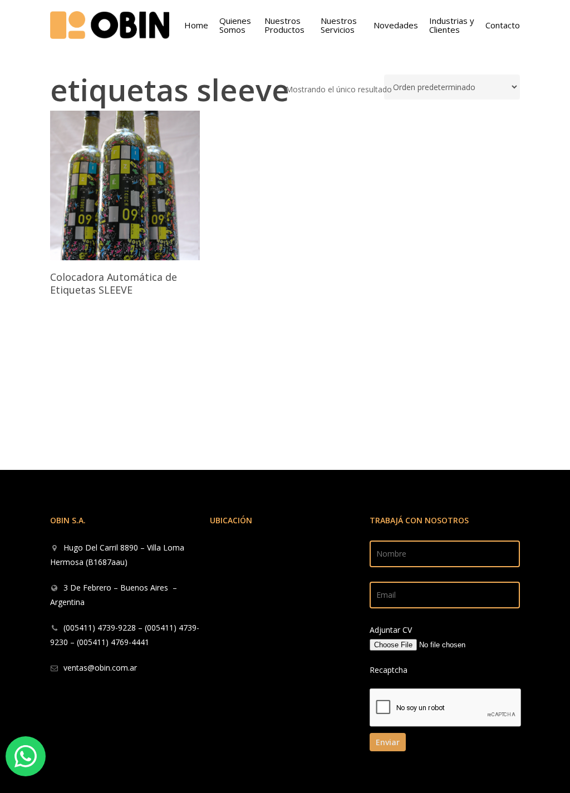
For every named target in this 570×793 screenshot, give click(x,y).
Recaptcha (388, 670)
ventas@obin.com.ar (100, 667)
